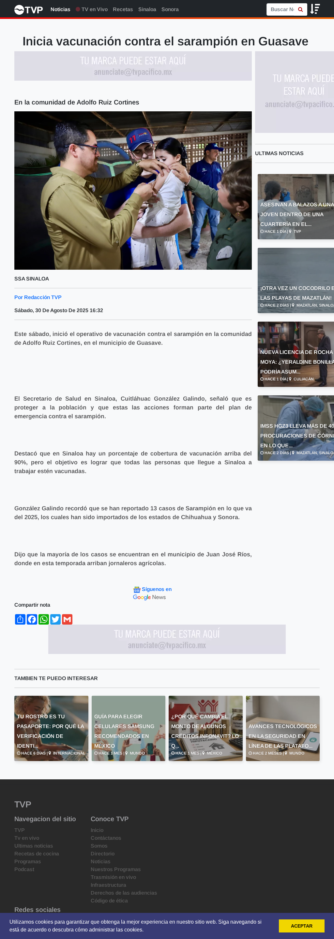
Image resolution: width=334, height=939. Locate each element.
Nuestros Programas (116, 869)
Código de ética (109, 900)
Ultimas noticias (33, 846)
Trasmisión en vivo (113, 877)
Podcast (24, 869)
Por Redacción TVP (38, 297)
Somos (99, 846)
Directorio (102, 853)
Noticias (60, 9)
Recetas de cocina (36, 853)
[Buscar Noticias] (300, 9)
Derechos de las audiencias (124, 893)
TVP (19, 830)
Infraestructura (108, 885)
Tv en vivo (26, 838)
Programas (27, 861)
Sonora (170, 9)
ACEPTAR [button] (301, 926)
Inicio (97, 830)
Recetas (123, 9)
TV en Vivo (94, 9)
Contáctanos (106, 838)
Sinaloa (147, 9)
